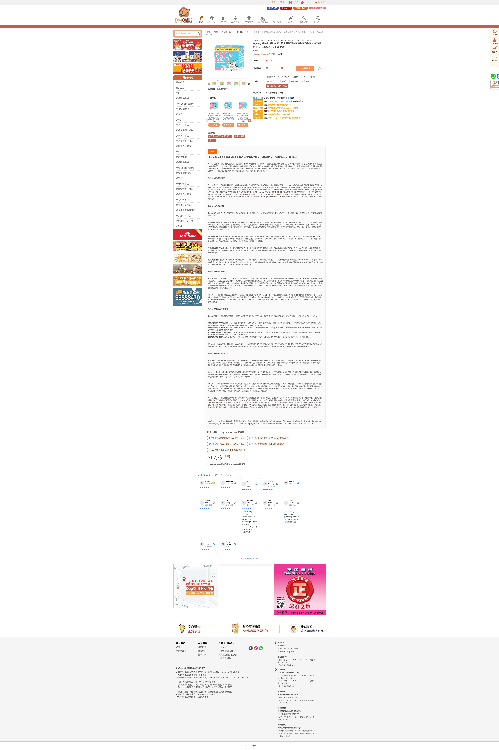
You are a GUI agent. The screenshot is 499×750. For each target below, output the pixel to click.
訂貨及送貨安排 (226, 651)
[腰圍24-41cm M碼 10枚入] (300, 81)
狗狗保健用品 (182, 125)
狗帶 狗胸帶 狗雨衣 (185, 130)
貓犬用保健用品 (183, 215)
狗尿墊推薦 (239, 136)
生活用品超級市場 (184, 221)
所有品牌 (180, 82)
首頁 (209, 32)
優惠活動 (180, 88)
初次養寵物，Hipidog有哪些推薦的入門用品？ (227, 444)
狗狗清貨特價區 (183, 146)
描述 (212, 151)
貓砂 (178, 152)
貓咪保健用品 (182, 183)
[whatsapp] (261, 649)
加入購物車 (305, 68)
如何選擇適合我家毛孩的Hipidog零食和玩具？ (227, 438)
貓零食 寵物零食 (183, 173)
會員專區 (202, 651)
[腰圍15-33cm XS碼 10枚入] (304, 77)
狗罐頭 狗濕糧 (182, 98)
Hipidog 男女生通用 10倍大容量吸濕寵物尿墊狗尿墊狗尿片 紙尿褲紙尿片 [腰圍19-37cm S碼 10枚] (242, 117)
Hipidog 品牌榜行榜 (268, 54)
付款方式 (223, 647)
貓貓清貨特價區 (183, 194)
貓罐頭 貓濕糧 (182, 162)
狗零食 (179, 114)
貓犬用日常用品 (183, 205)
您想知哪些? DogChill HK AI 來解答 (225, 432)
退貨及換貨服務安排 (228, 654)
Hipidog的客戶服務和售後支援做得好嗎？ (225, 450)
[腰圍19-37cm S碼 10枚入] (277, 81)
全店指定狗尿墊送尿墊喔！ (220, 136)
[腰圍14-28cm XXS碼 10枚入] (278, 77)
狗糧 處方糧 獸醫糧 (185, 104)
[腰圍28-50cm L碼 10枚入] (277, 86)
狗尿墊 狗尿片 (182, 109)
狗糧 (178, 93)
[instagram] (256, 649)
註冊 (282, 2)
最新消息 (202, 647)
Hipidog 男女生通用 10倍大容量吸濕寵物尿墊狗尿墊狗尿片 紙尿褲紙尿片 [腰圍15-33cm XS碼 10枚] (228, 117)
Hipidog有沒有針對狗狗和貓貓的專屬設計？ (269, 444)
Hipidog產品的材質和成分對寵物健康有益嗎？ (270, 438)
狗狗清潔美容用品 (184, 141)
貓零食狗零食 (182, 199)
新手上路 (202, 654)
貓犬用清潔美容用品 (185, 210)
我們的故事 (181, 651)
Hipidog (240, 32)
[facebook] (251, 649)
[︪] (318, 68)
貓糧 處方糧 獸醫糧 (185, 168)
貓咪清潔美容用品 (184, 189)
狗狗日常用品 (182, 136)
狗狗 (216, 32)
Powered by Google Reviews (249, 558)
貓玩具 (179, 178)
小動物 (179, 226)
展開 (280, 54)
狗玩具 (179, 120)
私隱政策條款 (225, 658)
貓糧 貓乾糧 (181, 157)
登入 (274, 2)
